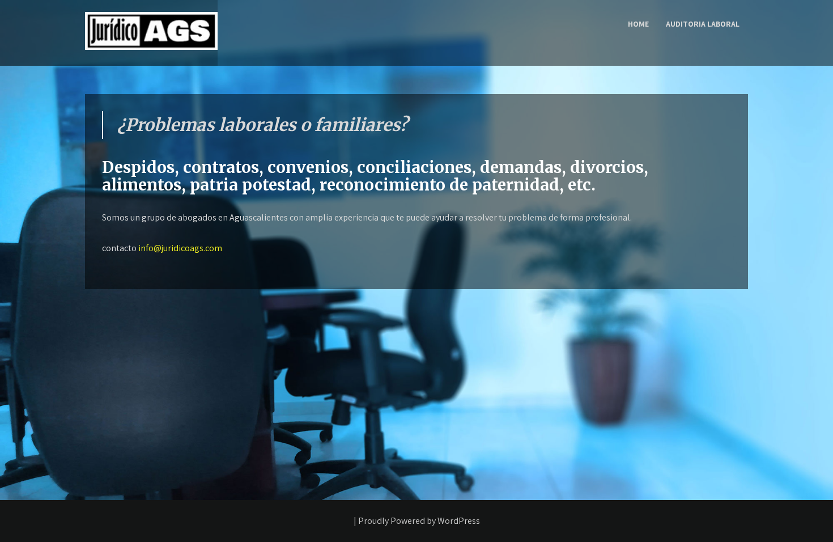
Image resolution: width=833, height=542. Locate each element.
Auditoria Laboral (703, 24)
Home (638, 24)
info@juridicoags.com (180, 248)
